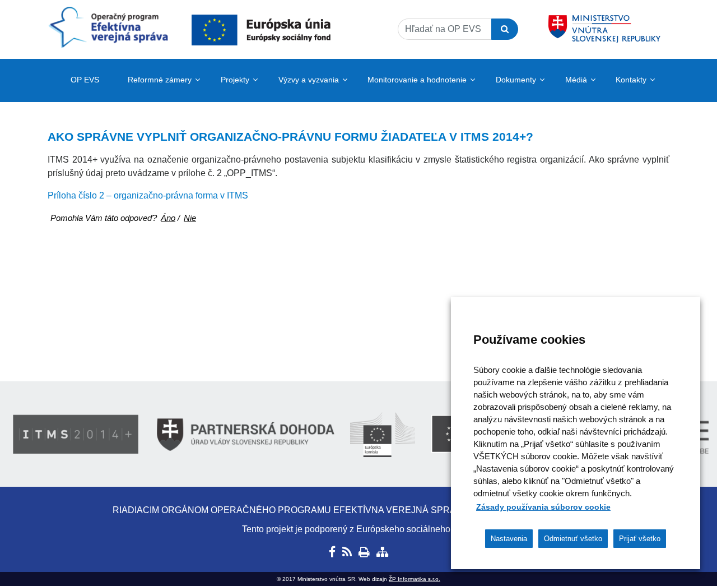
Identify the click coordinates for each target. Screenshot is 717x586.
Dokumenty (516, 79)
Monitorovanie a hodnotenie (417, 79)
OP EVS (85, 79)
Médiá (576, 79)
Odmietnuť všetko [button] (573, 538)
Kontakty (631, 79)
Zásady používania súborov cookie (543, 506)
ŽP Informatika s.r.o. (414, 579)
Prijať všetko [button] (639, 538)
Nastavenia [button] (509, 538)
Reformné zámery (160, 79)
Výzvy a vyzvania (308, 79)
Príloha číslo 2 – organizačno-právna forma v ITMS (148, 195)
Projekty (235, 79)
